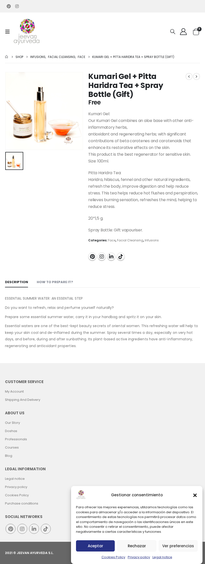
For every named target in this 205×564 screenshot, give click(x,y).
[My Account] (183, 31)
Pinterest (92, 256)
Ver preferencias (178, 546)
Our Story (12, 422)
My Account (14, 391)
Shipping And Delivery (22, 399)
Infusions (152, 240)
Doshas (11, 431)
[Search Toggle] (173, 32)
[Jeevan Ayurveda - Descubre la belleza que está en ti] (27, 31)
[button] (195, 494)
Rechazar (137, 546)
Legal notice (162, 557)
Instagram (102, 256)
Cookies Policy (113, 557)
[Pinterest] (8, 6)
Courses (12, 447)
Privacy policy (139, 557)
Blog (8, 455)
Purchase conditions (21, 503)
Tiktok (121, 256)
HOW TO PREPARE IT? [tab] (55, 282)
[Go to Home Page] (6, 57)
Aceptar (95, 546)
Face (112, 240)
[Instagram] (17, 6)
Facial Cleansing (130, 240)
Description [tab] (16, 282)
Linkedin (111, 256)
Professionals (16, 439)
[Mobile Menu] (9, 31)
